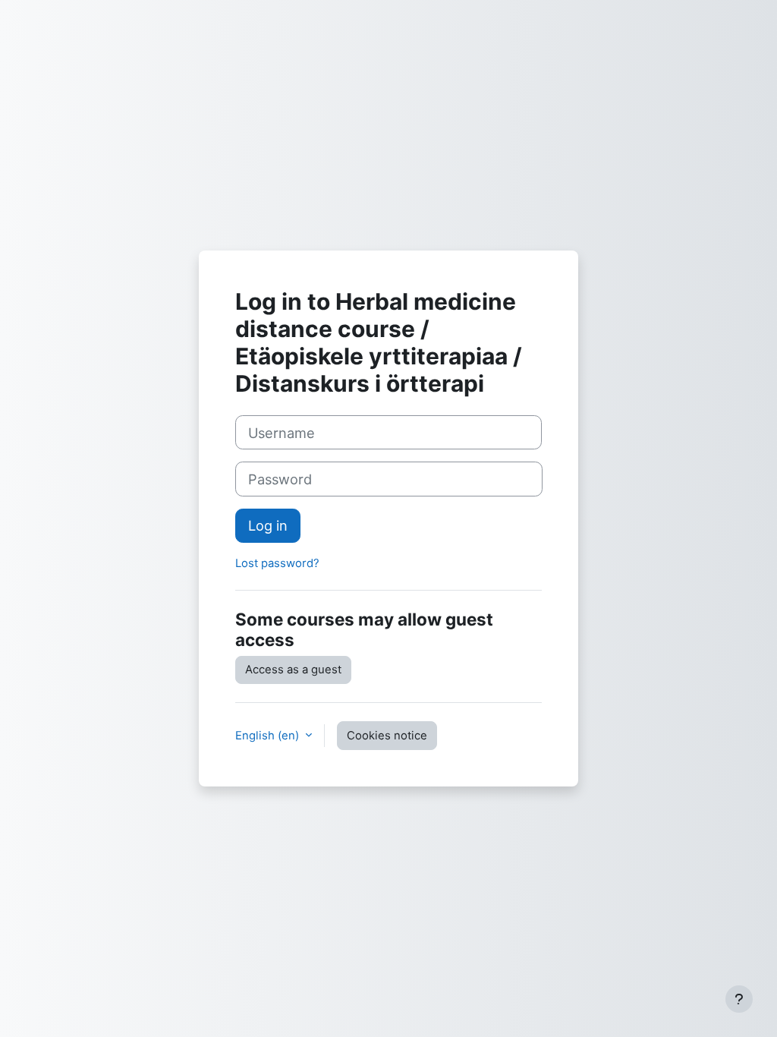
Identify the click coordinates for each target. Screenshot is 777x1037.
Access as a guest (293, 669)
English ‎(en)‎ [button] (268, 735)
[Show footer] (739, 999)
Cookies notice (387, 735)
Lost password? (277, 563)
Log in (268, 525)
